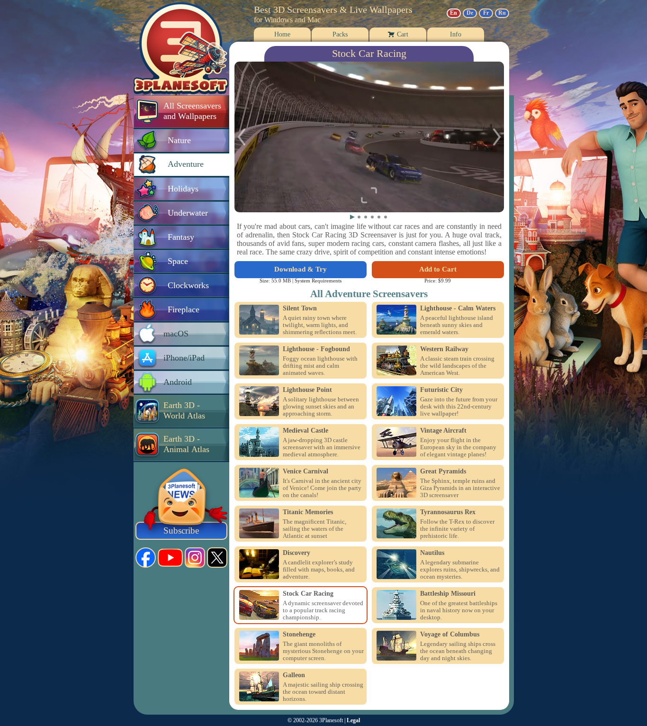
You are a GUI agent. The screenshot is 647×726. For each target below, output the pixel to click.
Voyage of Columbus (449, 634)
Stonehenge (299, 634)
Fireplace (183, 309)
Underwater (188, 213)
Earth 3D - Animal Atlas (186, 444)
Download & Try (300, 269)
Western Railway (444, 349)
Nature (179, 140)
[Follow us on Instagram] (195, 557)
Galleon (294, 675)
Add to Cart (438, 269)
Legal (353, 720)
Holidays (183, 188)
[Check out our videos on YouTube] (170, 558)
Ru (502, 12)
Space (178, 261)
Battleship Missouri (448, 593)
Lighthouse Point (307, 390)
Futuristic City (441, 390)
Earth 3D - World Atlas (184, 410)
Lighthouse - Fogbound (316, 349)
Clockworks (188, 285)
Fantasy (181, 237)
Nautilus (432, 553)
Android (177, 382)
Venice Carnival (305, 471)
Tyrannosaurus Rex (448, 512)
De (470, 12)
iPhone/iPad (184, 358)
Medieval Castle (305, 430)
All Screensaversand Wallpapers (192, 111)
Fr (486, 12)
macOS (176, 333)
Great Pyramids (443, 471)
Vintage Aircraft (443, 430)
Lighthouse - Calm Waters (457, 308)
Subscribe (181, 530)
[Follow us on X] (217, 557)
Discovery (296, 553)
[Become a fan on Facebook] (145, 557)
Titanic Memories (308, 512)
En (453, 12)
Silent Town (300, 308)
